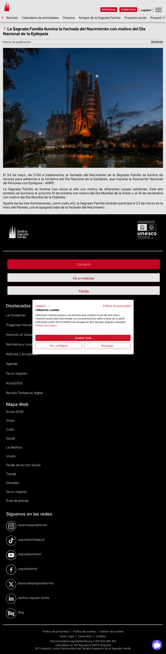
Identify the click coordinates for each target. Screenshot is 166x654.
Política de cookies (46, 325)
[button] (42, 305)
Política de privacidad (117, 305)
